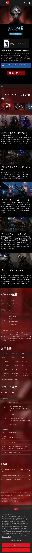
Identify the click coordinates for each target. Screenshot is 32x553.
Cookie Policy (6, 536)
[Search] (25, 3)
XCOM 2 (20, 64)
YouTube (14, 316)
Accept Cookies (16, 545)
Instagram (14, 324)
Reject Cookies (16, 549)
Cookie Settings (16, 540)
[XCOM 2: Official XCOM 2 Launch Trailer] (6, 106)
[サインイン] (29, 2)
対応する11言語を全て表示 (9, 379)
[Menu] (2, 3)
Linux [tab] (12, 392)
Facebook (14, 321)
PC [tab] (2, 392)
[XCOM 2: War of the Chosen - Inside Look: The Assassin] (19, 106)
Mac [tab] (6, 392)
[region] (16, 531)
